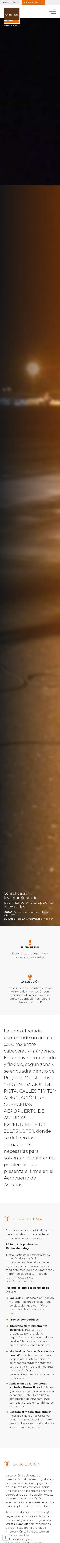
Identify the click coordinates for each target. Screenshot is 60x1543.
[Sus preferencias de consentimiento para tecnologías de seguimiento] (6, 1537)
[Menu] (53, 11)
